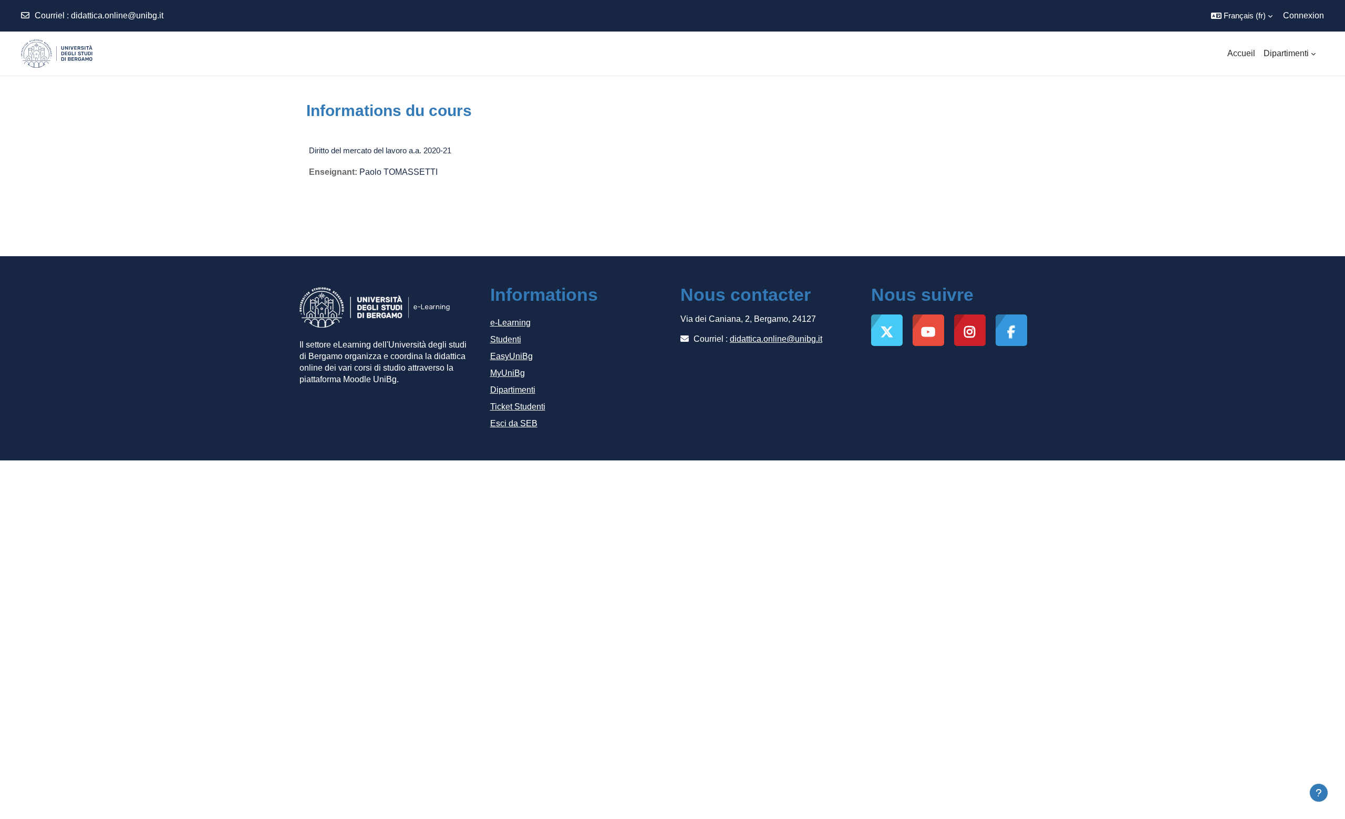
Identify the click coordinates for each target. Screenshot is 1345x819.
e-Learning (510, 322)
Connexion (1303, 15)
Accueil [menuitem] (1241, 53)
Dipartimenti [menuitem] (1286, 53)
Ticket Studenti (517, 406)
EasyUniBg (511, 356)
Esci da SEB (513, 423)
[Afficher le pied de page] (1318, 792)
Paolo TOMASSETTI (398, 171)
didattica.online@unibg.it (117, 15)
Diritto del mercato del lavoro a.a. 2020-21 (380, 150)
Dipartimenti (512, 389)
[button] (1242, 16)
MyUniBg (507, 373)
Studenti (505, 339)
